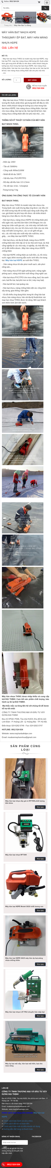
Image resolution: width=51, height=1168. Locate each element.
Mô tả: (5, 56)
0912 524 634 (13, 1164)
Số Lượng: (7, 80)
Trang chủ (8, 25)
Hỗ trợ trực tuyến (39, 86)
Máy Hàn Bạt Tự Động (22, 25)
